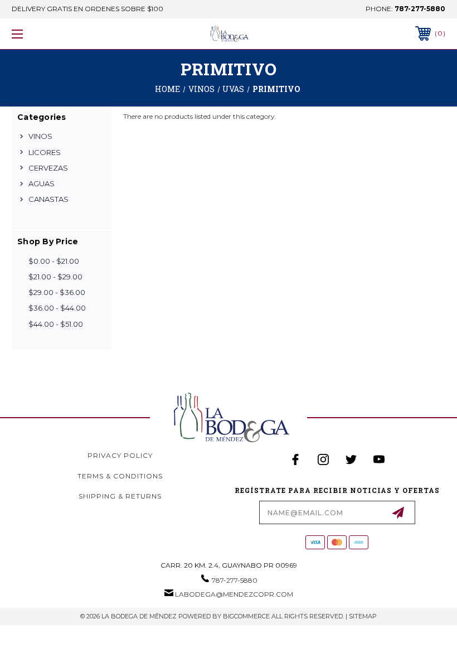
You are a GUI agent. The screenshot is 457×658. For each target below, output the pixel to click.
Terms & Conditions (120, 476)
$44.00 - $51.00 (55, 324)
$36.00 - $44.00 (57, 307)
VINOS (40, 136)
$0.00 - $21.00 (53, 261)
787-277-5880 (420, 8)
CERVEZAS (48, 167)
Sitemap (363, 616)
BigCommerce (246, 616)
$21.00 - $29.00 (55, 276)
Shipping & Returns (120, 496)
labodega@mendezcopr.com (234, 594)
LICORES (44, 152)
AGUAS (41, 183)
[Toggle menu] (55, 33)
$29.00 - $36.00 (56, 292)
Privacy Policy (120, 455)
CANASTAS (48, 199)
